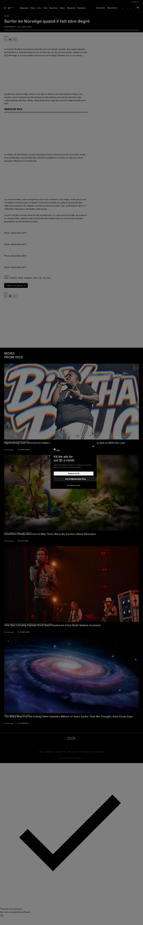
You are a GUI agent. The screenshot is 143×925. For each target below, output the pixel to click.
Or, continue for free (73, 485)
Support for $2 (73, 473)
